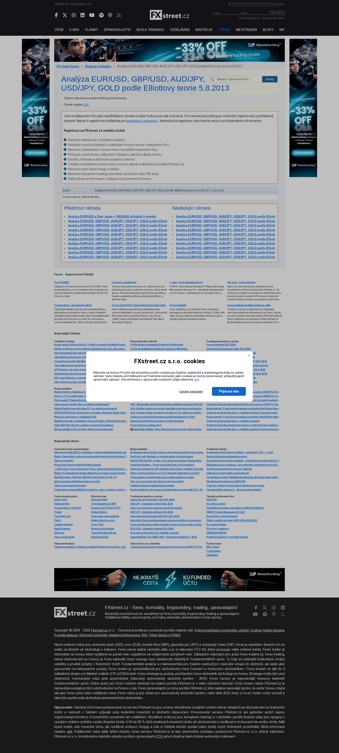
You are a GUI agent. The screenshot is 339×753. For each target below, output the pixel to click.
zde (196, 379)
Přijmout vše (229, 391)
